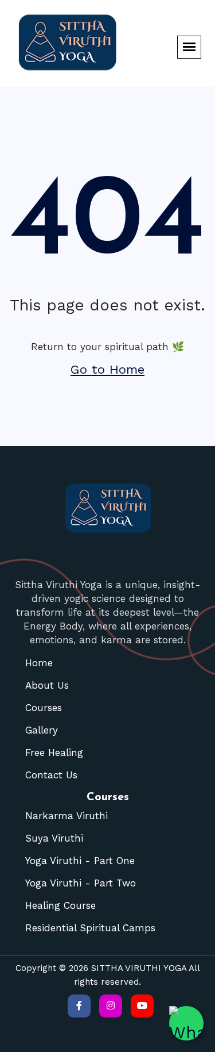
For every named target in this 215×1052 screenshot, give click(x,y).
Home (39, 663)
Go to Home (107, 369)
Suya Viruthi (54, 838)
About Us (47, 685)
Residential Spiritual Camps (90, 928)
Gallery (41, 730)
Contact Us (51, 775)
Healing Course (60, 905)
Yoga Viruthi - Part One (80, 860)
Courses (43, 707)
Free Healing (54, 752)
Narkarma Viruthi (66, 815)
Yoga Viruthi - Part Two (80, 883)
